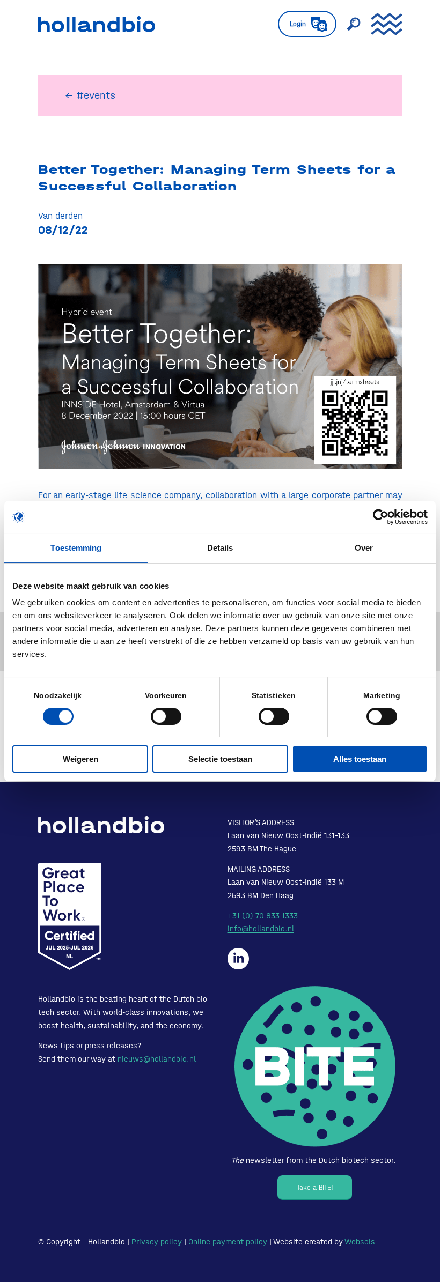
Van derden (60, 215)
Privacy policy (156, 1242)
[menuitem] (301, 24)
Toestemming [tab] (75, 547)
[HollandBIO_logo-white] (101, 824)
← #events (90, 95)
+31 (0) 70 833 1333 (263, 916)
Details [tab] (220, 547)
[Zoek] (348, 24)
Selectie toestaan (220, 759)
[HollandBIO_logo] (96, 24)
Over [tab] (364, 547)
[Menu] (381, 24)
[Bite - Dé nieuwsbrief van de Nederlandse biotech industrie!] (314, 1066)
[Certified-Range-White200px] (69, 916)
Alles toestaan (359, 759)
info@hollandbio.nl (261, 928)
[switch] (166, 716)
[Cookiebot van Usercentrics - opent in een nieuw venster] (381, 517)
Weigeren (80, 759)
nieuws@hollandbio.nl (157, 1059)
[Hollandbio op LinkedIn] (238, 958)
